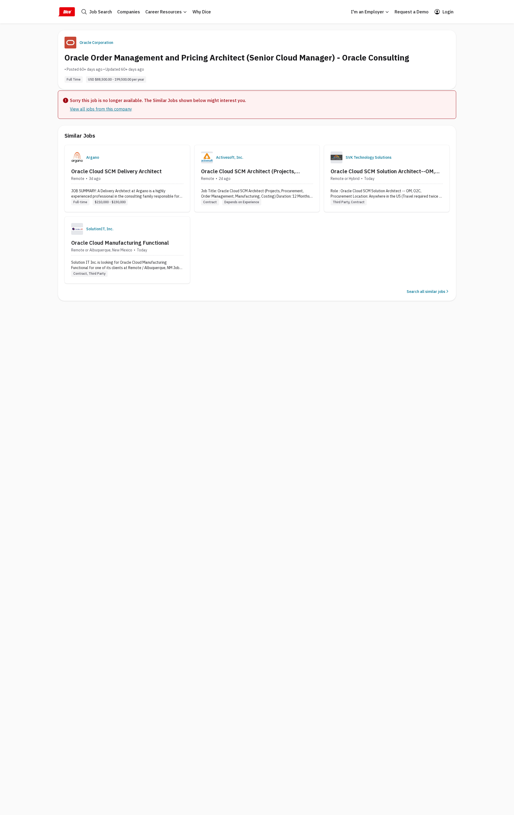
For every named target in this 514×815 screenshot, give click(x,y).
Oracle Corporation (96, 42)
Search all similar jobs (426, 291)
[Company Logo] (77, 157)
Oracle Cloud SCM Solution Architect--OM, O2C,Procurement (383, 171)
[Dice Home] (66, 12)
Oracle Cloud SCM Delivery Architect (116, 171)
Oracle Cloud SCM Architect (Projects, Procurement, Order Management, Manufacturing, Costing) (248, 171)
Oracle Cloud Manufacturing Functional (120, 242)
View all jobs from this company (101, 109)
